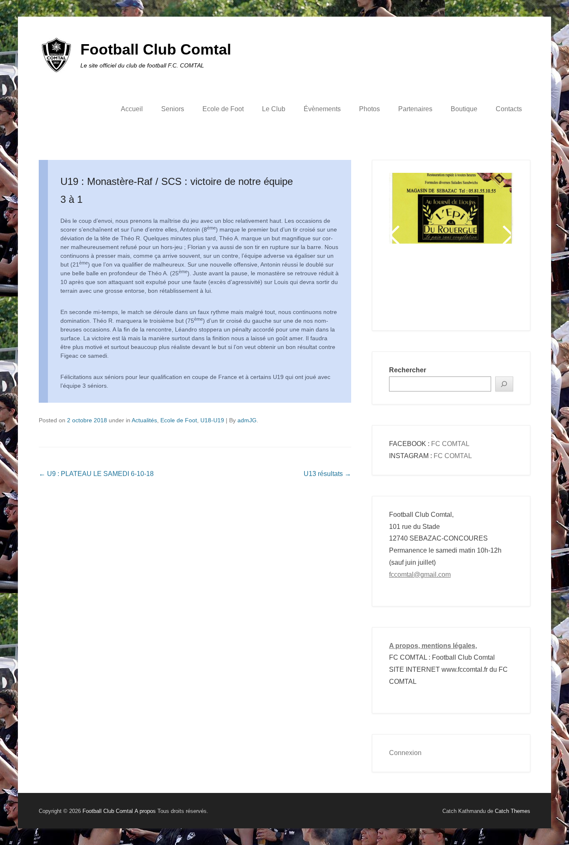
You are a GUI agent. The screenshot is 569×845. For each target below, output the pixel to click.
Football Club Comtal (155, 49)
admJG (247, 420)
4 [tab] (442, 287)
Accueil (132, 108)
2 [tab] (421, 287)
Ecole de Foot (223, 108)
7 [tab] (473, 287)
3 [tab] (431, 287)
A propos (145, 811)
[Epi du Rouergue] (451, 208)
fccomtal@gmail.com (420, 574)
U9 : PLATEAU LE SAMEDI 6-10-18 (96, 473)
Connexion (405, 752)
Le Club (273, 108)
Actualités (144, 420)
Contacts (509, 108)
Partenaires (415, 108)
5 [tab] (452, 287)
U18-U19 (212, 420)
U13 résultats (327, 473)
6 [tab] (462, 287)
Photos (369, 108)
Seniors (172, 108)
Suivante (506, 235)
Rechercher (407, 370)
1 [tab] (410, 287)
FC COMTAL (450, 443)
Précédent (396, 235)
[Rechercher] (504, 384)
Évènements (322, 108)
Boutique (464, 108)
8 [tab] (483, 287)
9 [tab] (494, 287)
